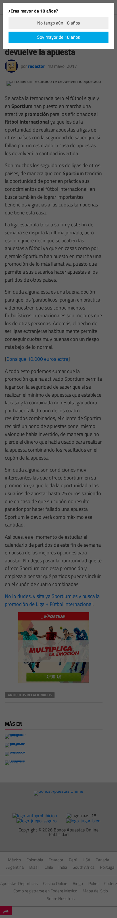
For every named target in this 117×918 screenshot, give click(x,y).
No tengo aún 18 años (58, 22)
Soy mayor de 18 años (58, 37)
